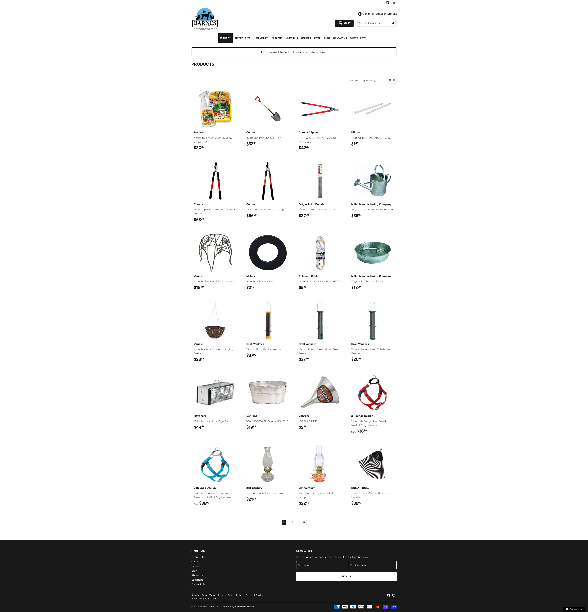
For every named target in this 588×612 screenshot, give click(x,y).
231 (303, 522)
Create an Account (386, 14)
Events (195, 566)
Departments (242, 38)
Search (195, 595)
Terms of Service (254, 595)
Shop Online (199, 557)
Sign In (366, 14)
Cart (347, 23)
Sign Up (346, 576)
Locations (292, 38)
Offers (195, 561)
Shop (226, 38)
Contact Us (340, 38)
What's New (357, 38)
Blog (327, 38)
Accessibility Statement (204, 598)
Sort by (354, 80)
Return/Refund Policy (213, 595)
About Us (276, 38)
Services (261, 38)
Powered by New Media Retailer (238, 606)
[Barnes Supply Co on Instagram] (394, 3)
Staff (317, 38)
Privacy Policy (235, 595)
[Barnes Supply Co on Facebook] (387, 3)
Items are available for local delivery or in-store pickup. (294, 52)
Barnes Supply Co (209, 606)
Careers (306, 38)
